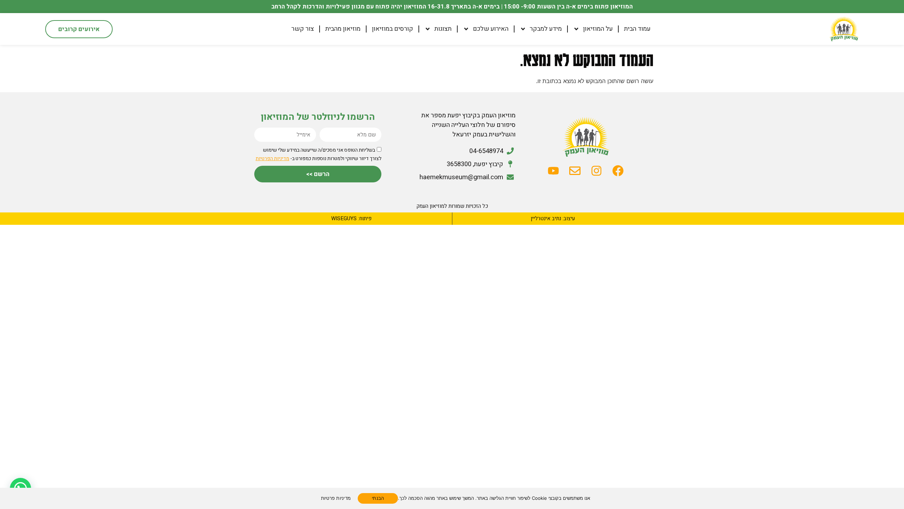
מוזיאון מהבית (343, 29)
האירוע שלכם (491, 29)
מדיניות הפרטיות (272, 158)
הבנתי (378, 498)
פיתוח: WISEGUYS (351, 218)
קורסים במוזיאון (392, 29)
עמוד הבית (637, 29)
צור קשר (302, 29)
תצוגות (443, 29)
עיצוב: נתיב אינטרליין (553, 218)
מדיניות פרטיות (336, 498)
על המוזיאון (598, 29)
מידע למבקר (546, 29)
